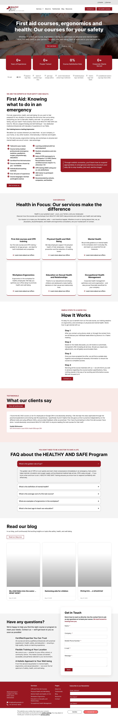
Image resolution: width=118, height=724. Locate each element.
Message (68, 656)
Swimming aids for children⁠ (56, 591)
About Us (48, 9)
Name (67, 626)
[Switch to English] (100, 2)
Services (39, 9)
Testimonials (56, 9)
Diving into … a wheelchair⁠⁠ (91, 591)
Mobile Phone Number (72, 641)
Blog (62, 9)
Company (68, 633)
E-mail (67, 648)
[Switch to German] (107, 2)
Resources (69, 9)
